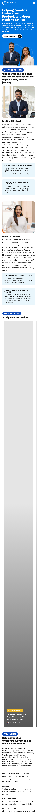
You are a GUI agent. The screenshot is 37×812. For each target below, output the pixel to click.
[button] (34, 3)
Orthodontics (15, 711)
